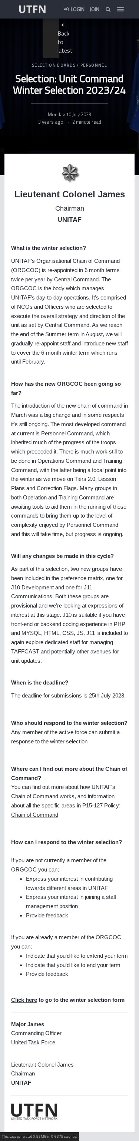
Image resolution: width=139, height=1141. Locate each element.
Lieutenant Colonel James (69, 194)
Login (77, 9)
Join (94, 9)
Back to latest (65, 42)
